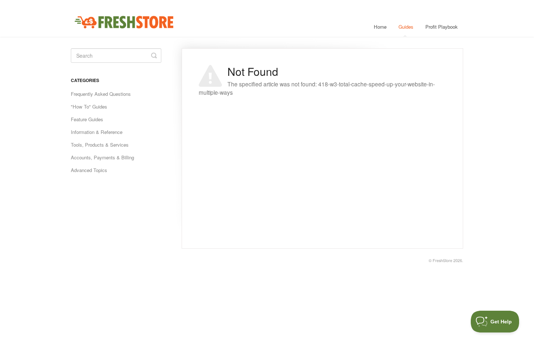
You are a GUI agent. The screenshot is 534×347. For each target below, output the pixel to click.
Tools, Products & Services (100, 144)
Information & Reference (96, 131)
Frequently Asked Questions (101, 93)
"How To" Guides (89, 106)
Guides (406, 26)
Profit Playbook (441, 26)
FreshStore (442, 260)
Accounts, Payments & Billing (102, 157)
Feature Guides (87, 119)
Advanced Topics (89, 170)
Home (380, 26)
